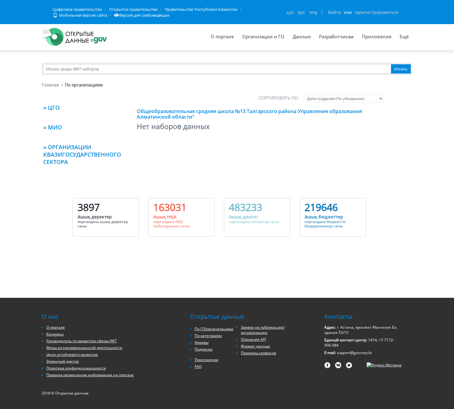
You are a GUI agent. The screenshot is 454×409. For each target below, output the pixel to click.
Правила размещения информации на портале (90, 374)
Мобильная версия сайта (82, 15)
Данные (302, 36)
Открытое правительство (133, 9)
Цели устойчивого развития (72, 354)
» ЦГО (51, 107)
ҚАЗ (290, 12)
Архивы (201, 342)
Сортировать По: (279, 97)
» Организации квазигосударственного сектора (82, 154)
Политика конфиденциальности (76, 368)
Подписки (203, 349)
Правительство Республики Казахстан (201, 9)
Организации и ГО (263, 36)
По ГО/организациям (214, 328)
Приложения (376, 36)
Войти (334, 12)
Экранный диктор (62, 361)
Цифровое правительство (77, 9)
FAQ (198, 366)
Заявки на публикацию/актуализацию (262, 330)
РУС (301, 12)
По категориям (208, 335)
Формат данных (255, 346)
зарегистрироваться (376, 12)
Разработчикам (336, 36)
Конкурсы (55, 334)
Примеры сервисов (258, 353)
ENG (313, 12)
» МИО (52, 127)
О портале (222, 36)
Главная (50, 85)
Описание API (253, 339)
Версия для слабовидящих (144, 15)
